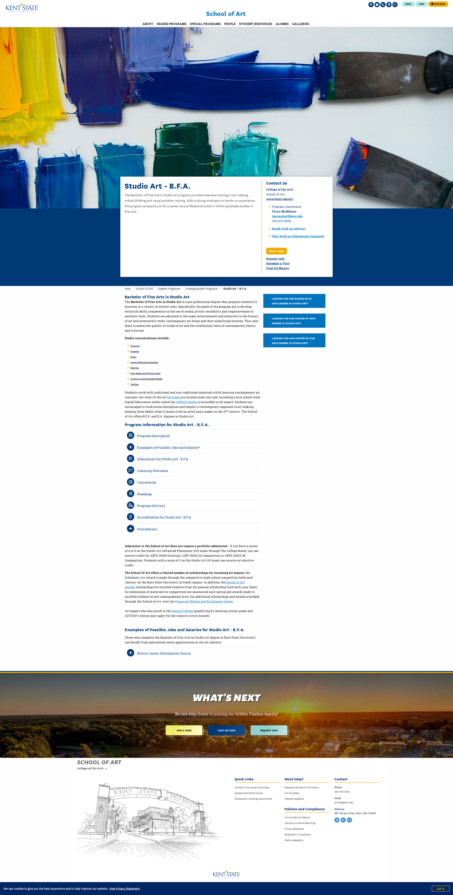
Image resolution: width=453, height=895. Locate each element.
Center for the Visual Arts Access (252, 787)
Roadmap (144, 494)
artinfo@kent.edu (344, 802)
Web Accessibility (294, 840)
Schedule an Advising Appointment (253, 799)
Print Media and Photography (145, 373)
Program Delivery (151, 506)
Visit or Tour (226, 730)
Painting (134, 368)
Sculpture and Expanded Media (146, 379)
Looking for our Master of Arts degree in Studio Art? (294, 320)
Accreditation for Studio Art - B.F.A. (164, 517)
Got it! (441, 888)
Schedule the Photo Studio (249, 793)
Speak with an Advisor (288, 228)
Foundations (147, 529)
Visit (421, 4)
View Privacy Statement (124, 888)
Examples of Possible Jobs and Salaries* (168, 447)
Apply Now (276, 251)
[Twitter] (343, 820)
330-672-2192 (341, 791)
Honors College (182, 611)
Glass (133, 357)
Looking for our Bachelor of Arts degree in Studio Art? (292, 300)
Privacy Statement (294, 829)
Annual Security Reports (297, 817)
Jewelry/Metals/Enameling (144, 362)
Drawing (134, 351)
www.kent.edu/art (279, 199)
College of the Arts (90, 768)
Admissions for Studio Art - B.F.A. (163, 459)
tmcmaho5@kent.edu (287, 216)
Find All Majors (277, 268)
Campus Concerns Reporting (300, 823)
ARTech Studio (186, 402)
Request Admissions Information (302, 787)
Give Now (439, 4)
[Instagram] (349, 820)
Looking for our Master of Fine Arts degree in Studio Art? (293, 340)
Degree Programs (169, 288)
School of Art (226, 13)
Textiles (134, 384)
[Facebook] (337, 820)
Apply (408, 4)
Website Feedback (294, 799)
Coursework (146, 482)
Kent (128, 288)
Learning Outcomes (152, 471)
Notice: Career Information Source (164, 653)
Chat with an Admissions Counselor (298, 236)
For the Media (292, 793)
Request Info (275, 258)
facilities (173, 397)
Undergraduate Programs (201, 288)
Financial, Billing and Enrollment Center (204, 601)
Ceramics (135, 346)
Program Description (153, 436)
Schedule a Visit (278, 263)
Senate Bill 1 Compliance (298, 834)
